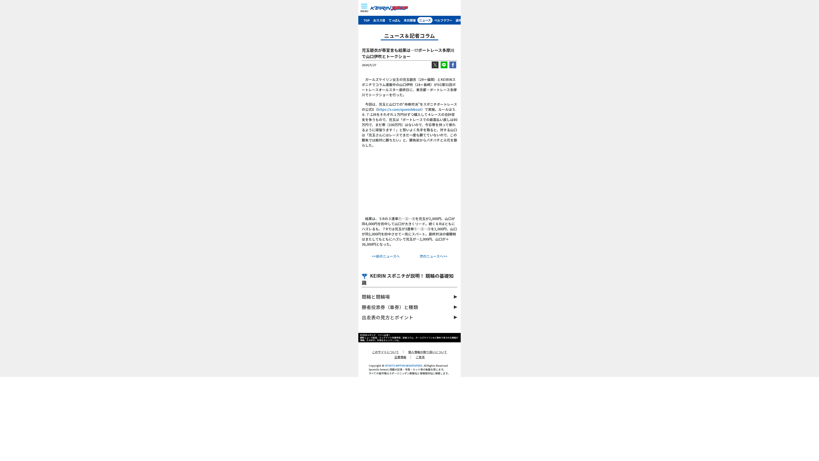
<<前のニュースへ (386, 256)
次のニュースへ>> (433, 256)
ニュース (425, 20)
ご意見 (420, 357)
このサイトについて (385, 352)
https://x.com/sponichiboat (399, 109)
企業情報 (400, 357)
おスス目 (379, 20)
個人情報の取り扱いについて (427, 352)
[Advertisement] (409, 184)
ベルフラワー (443, 20)
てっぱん (394, 20)
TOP (366, 20)
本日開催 (410, 20)
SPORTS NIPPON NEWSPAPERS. (404, 365)
